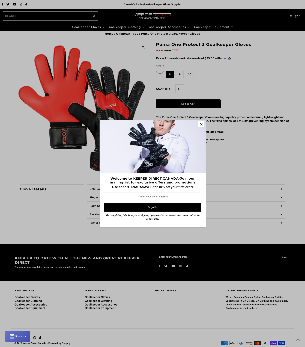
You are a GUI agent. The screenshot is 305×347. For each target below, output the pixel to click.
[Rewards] (17, 336)
